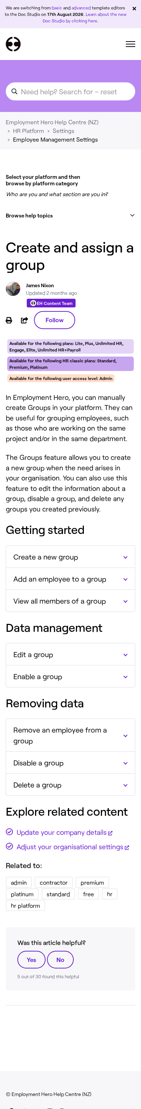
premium (92, 882)
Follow (55, 319)
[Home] (13, 44)
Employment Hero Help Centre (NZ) (52, 121)
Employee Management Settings (55, 139)
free (88, 893)
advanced (81, 7)
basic (57, 7)
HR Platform (28, 130)
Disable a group (38, 762)
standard (58, 893)
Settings (63, 130)
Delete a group (37, 784)
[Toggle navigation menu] (130, 44)
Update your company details (62, 832)
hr (109, 893)
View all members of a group (59, 600)
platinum (22, 893)
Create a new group (45, 556)
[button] (70, 215)
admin (19, 882)
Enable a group (37, 676)
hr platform (25, 905)
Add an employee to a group (59, 578)
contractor (54, 882)
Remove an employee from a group (60, 735)
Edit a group (33, 654)
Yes (31, 959)
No (60, 959)
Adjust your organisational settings (70, 846)
